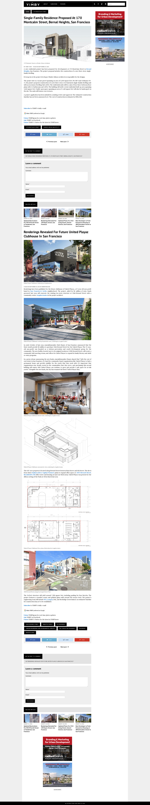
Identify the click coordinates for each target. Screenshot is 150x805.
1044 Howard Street (32, 624)
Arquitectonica (42, 295)
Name (27, 184)
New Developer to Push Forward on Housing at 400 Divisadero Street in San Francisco (83, 223)
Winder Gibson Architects (51, 127)
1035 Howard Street (83, 473)
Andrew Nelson (46, 286)
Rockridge (82, 628)
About (45, 4)
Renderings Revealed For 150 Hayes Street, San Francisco (48, 222)
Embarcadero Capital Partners (43, 473)
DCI (45, 599)
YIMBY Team (29, 66)
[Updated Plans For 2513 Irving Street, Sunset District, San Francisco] (66, 216)
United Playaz (30, 632)
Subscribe (54, 4)
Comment (28, 170)
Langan (50, 599)
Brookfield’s (28, 475)
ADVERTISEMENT (57, 789)
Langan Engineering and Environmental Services (40, 628)
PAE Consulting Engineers (67, 628)
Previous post (52, 141)
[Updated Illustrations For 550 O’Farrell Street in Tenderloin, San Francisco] (31, 216)
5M (34, 475)
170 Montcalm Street (32, 127)
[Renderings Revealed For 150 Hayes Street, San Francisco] (49, 216)
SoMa (45, 291)
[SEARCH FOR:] (116, 4)
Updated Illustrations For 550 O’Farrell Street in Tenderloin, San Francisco (31, 223)
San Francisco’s (36, 291)
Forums (62, 4)
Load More (57, 796)
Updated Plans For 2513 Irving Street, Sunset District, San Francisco (65, 222)
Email (27, 189)
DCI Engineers (61, 624)
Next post (63, 141)
